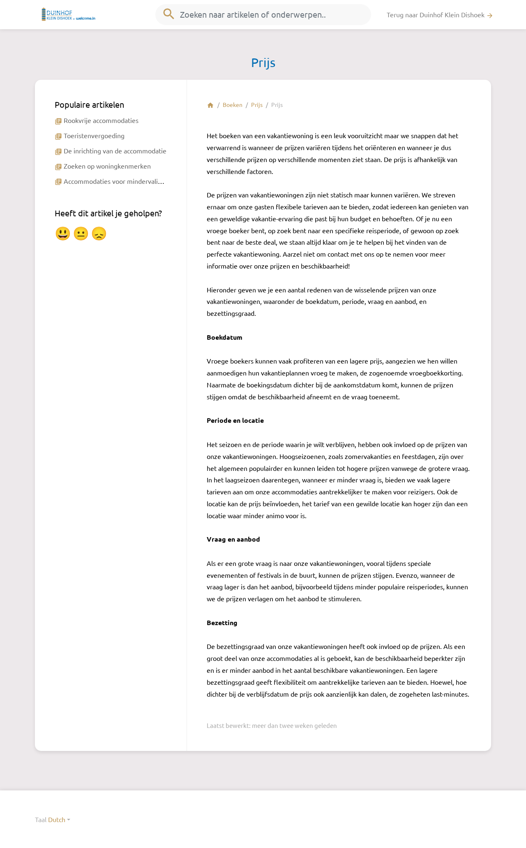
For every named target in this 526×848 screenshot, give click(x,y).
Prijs (257, 104)
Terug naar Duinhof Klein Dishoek (440, 14)
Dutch (56, 819)
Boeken (232, 104)
